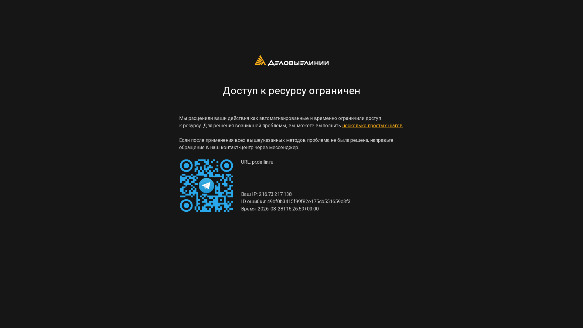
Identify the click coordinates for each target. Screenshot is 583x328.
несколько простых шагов (372, 125)
